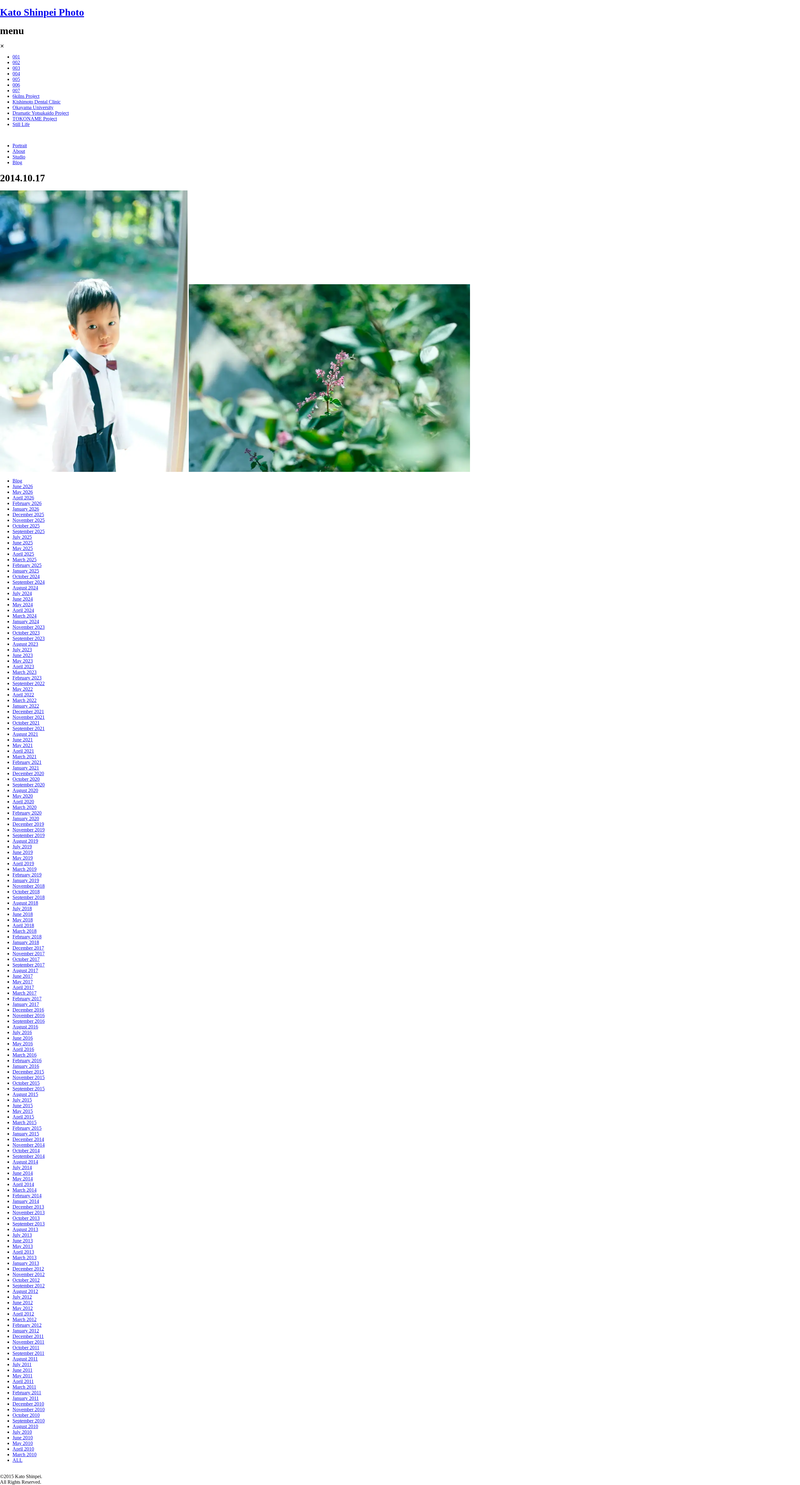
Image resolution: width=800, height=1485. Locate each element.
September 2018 (28, 897)
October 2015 (26, 1083)
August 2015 (25, 1094)
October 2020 (26, 779)
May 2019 (22, 858)
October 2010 (26, 1415)
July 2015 (22, 1100)
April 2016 (23, 1049)
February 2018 (27, 936)
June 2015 (22, 1105)
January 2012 (25, 1330)
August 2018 (25, 903)
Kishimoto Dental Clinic (36, 101)
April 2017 (23, 987)
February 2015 (27, 1128)
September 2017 (28, 964)
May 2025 (22, 548)
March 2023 (24, 672)
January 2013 (25, 1263)
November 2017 (28, 953)
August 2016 (25, 1026)
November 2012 (28, 1274)
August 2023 (25, 644)
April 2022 (23, 694)
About (18, 151)
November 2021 (28, 717)
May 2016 (22, 1043)
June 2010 (22, 1437)
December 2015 (28, 1071)
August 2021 (25, 734)
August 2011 (25, 1358)
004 (16, 73)
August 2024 (25, 587)
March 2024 (24, 616)
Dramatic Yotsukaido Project (40, 113)
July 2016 (22, 1032)
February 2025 (27, 565)
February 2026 (27, 503)
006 (16, 85)
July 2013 (22, 1235)
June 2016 (22, 1038)
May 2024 (22, 604)
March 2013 (24, 1257)
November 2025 (28, 520)
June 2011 (22, 1370)
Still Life (21, 124)
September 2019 (28, 835)
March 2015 (24, 1122)
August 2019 (25, 841)
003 (16, 68)
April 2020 (23, 801)
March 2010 (24, 1454)
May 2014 (22, 1178)
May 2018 (22, 919)
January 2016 (25, 1066)
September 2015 (28, 1088)
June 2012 (22, 1302)
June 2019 (22, 852)
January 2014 (25, 1201)
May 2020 (22, 796)
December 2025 (28, 514)
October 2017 (26, 959)
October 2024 (26, 576)
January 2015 (25, 1133)
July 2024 (22, 593)
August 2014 (25, 1161)
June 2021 (22, 739)
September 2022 (28, 683)
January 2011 (25, 1398)
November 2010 (28, 1409)
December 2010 (28, 1404)
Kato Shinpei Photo (42, 12)
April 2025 (23, 554)
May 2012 (22, 1308)
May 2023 (22, 661)
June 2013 (22, 1240)
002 (16, 62)
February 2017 (27, 998)
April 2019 (23, 863)
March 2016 (24, 1055)
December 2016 (28, 1010)
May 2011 (22, 1375)
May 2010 (22, 1443)
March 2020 (24, 807)
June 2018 (22, 914)
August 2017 (25, 970)
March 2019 (24, 869)
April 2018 (23, 925)
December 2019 (28, 824)
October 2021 (26, 722)
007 (16, 90)
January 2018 (25, 942)
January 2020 (25, 818)
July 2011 (22, 1364)
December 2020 (28, 773)
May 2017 (22, 981)
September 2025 (28, 531)
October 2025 (26, 525)
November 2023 (28, 627)
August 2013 (25, 1229)
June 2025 (22, 542)
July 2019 (22, 846)
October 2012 (26, 1280)
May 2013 (22, 1246)
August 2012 (25, 1291)
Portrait (19, 145)
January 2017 (25, 1004)
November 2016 (28, 1015)
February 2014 (27, 1195)
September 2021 (28, 728)
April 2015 (23, 1116)
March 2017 (24, 993)
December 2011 (28, 1336)
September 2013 (28, 1223)
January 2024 (25, 621)
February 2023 (27, 677)
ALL (17, 1460)
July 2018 (22, 908)
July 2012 (22, 1297)
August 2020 (25, 790)
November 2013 (28, 1212)
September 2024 (28, 582)
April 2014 (23, 1184)
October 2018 (26, 891)
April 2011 (23, 1381)
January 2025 (25, 570)
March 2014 (24, 1190)
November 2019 (28, 829)
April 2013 (23, 1252)
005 (16, 79)
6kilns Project (25, 96)
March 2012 (24, 1319)
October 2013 (26, 1218)
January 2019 (25, 880)
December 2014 (28, 1139)
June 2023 (22, 655)
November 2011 (28, 1342)
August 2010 (25, 1426)
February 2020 (27, 813)
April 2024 (23, 610)
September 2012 (28, 1285)
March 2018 (24, 931)
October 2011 (25, 1347)
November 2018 (28, 886)
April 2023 (23, 666)
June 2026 (22, 486)
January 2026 (25, 509)
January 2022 (25, 706)
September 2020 (28, 784)
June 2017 (22, 976)
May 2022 (22, 689)
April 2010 (23, 1449)
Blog (17, 162)
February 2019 (27, 874)
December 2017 (28, 948)
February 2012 (27, 1325)
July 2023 (22, 649)
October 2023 (26, 632)
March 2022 (24, 700)
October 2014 (26, 1150)
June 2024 (22, 599)
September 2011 (28, 1353)
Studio (18, 156)
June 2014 (22, 1173)
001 (16, 56)
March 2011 (24, 1387)
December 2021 (28, 711)
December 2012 (28, 1268)
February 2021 (27, 762)
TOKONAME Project (34, 118)
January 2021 (25, 767)
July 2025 (22, 537)
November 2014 (28, 1145)
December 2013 (28, 1207)
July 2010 (22, 1432)
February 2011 (26, 1392)
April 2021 (23, 751)
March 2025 (24, 559)
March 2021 (24, 756)
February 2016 (27, 1060)
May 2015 (22, 1111)
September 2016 (28, 1021)
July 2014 (22, 1167)
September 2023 (28, 638)
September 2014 (28, 1156)
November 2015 (28, 1077)
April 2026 (23, 497)
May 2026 (22, 492)
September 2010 (28, 1420)
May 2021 (22, 745)
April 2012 (23, 1313)
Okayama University (32, 107)
